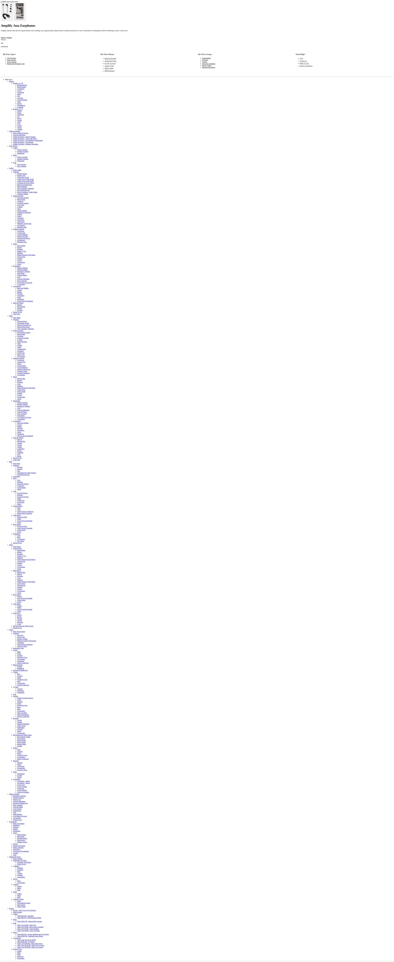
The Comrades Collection (25, 188)
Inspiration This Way (20, 860)
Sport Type (16, 613)
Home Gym (17, 799)
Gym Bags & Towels (24, 417)
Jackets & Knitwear (23, 238)
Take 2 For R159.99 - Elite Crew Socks (30, 947)
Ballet (19, 499)
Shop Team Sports (19, 631)
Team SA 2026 (22, 646)
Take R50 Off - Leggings (25, 916)
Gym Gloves (17, 809)
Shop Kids (16, 463)
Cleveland (20, 92)
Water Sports (21, 742)
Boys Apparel (21, 166)
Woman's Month (22, 194)
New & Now (13, 146)
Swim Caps (21, 785)
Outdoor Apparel (22, 151)
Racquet (15, 718)
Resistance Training (23, 271)
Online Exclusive (14, 131)
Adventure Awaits (23, 177)
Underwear (21, 222)
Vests (19, 209)
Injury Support (22, 281)
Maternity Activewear (24, 223)
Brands (11, 81)
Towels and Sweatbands (25, 301)
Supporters (16, 476)
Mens (15, 155)
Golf (14, 694)
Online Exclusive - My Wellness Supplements (28, 140)
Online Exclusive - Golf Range (23, 142)
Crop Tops (20, 205)
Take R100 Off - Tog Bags (26, 942)
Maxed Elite (21, 199)
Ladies (15, 148)
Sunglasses (20, 295)
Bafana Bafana (22, 85)
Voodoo (19, 129)
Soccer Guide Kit (23, 663)
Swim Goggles (22, 787)
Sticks (19, 700)
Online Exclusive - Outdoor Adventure (25, 144)
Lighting (20, 875)
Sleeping (20, 868)
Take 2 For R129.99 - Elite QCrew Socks (30, 945)
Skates (19, 777)
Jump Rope (21, 273)
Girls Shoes (17, 515)
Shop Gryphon (22, 713)
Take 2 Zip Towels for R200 (26, 940)
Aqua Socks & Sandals (24, 521)
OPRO (19, 111)
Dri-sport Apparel (23, 198)
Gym (19, 384)
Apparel (19, 655)
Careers (204, 62)
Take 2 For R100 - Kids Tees (26, 925)
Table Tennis (21, 726)
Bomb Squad (21, 87)
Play (18, 471)
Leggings (20, 201)
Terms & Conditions (208, 64)
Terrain (19, 120)
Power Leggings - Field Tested (27, 192)
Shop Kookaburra (23, 715)
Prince (19, 113)
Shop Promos (17, 912)
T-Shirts (19, 207)
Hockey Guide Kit (23, 716)
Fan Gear (20, 635)
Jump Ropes (17, 811)
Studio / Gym (21, 251)
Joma (19, 102)
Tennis (19, 720)
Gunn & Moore (22, 100)
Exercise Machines (19, 135)
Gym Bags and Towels (24, 283)
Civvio (19, 90)
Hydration (20, 691)
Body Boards (21, 740)
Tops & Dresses (22, 493)
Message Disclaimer (208, 67)
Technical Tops (22, 371)
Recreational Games (23, 737)
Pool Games (21, 739)
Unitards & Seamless (24, 212)
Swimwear (20, 231)
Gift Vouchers (11, 58)
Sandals (19, 259)
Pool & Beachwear (23, 190)
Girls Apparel (21, 164)
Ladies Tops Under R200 (25, 181)
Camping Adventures (24, 862)
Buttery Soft (21, 175)
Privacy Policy (207, 65)
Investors (205, 60)
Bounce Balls (21, 744)
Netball (19, 667)
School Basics (17, 506)
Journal (19, 308)
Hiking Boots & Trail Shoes (26, 255)
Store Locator (11, 60)
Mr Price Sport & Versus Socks (23, 626)
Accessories (21, 225)
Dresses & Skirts (22, 236)
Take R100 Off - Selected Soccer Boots (30, 936)
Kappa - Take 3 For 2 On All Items (24, 910)
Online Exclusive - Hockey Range (24, 137)
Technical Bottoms (23, 373)
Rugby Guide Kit (23, 759)
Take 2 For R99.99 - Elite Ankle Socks (29, 943)
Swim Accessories (23, 792)
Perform (19, 467)
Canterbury (21, 89)
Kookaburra (21, 105)
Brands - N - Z (18, 109)
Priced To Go (17, 312)
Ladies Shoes (17, 548)
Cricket (19, 620)
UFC (19, 124)
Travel (15, 879)
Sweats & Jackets (23, 203)
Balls (19, 652)
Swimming (16, 779)
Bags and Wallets (22, 288)
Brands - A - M (18, 83)
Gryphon (20, 98)
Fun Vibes (20, 541)
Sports (11, 630)
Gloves (19, 290)
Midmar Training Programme (26, 641)
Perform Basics (22, 174)
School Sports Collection (25, 511)
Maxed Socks (21, 835)
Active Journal (11, 62)
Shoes (15, 244)
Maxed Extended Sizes (24, 185)
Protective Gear (22, 657)
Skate (15, 772)
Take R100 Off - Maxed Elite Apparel (29, 921)
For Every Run (22, 770)
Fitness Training (22, 268)
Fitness (19, 596)
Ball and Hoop (18, 665)
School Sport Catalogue (25, 644)
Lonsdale (20, 107)
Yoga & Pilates (22, 275)
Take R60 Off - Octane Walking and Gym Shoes (33, 934)
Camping (16, 866)
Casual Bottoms (22, 234)
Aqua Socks (21, 257)
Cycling (15, 687)
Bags (19, 537)
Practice (19, 469)
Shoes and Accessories (24, 513)
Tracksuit (20, 336)
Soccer (19, 615)
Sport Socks (21, 840)
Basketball (20, 668)
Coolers (15, 853)
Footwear (20, 956)
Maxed (19, 247)
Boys (15, 478)
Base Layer (21, 355)
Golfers (19, 214)
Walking (20, 253)
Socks (19, 264)
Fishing (19, 746)
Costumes (20, 218)
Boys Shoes (17, 524)
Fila (18, 96)
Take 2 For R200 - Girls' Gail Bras (28, 931)
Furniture (20, 870)
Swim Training (22, 790)
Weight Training (22, 270)
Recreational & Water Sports (22, 735)
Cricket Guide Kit (23, 685)
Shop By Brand (18, 303)
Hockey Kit (21, 637)
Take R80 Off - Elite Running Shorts (29, 918)
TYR (19, 122)
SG (18, 116)
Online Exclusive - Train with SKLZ (25, 138)
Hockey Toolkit (22, 639)
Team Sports (21, 391)
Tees (18, 480)
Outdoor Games (18, 899)
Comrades (20, 643)
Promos (11, 908)
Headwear (20, 299)
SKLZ (19, 118)
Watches (20, 294)
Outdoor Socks (22, 842)
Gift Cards (16, 314)
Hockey (19, 619)
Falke (19, 94)
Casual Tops (21, 233)
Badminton (20, 727)
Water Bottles (17, 814)
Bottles (19, 292)
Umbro (19, 126)
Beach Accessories (19, 846)
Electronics (20, 766)
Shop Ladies (17, 170)
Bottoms (20, 482)
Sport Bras (20, 220)
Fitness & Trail (22, 517)
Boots (19, 654)
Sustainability (206, 58)
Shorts (19, 364)
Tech (18, 277)
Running (20, 249)
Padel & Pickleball (23, 724)
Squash (19, 722)
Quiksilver (20, 114)
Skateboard (21, 774)
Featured (16, 172)
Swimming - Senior (23, 783)
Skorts (19, 216)
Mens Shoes (17, 571)
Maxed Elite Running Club (16, 64)
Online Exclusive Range (25, 698)
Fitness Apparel (22, 150)
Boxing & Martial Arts (20, 670)
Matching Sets (21, 227)
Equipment (20, 153)
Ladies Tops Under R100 (25, 179)
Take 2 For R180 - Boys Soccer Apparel (30, 927)
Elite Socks (21, 836)
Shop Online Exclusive (20, 133)
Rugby (19, 617)
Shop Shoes (17, 547)
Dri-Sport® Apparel (23, 332)
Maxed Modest (22, 186)
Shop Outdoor (17, 859)
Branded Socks (22, 838)
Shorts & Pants (22, 210)
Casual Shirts (21, 366)
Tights (19, 347)
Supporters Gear (18, 648)
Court (19, 624)
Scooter (19, 775)
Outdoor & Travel (15, 857)
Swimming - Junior (23, 781)
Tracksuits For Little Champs (26, 473)
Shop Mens (17, 318)
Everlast (19, 310)
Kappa (19, 103)
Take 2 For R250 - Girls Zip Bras (28, 929)
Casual (19, 260)
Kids (14, 162)
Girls (14, 491)
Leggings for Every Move (25, 183)
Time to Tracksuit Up (24, 325)
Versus (19, 127)
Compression (21, 349)
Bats (18, 674)
